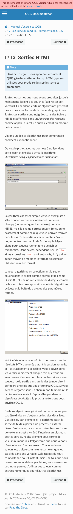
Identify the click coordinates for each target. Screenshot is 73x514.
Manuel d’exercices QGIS (26, 26)
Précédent (16, 42)
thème (53, 504)
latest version (34, 6)
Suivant (59, 42)
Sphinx (26, 504)
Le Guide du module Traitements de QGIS (35, 31)
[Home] (6, 26)
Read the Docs (18, 507)
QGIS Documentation (38, 14)
